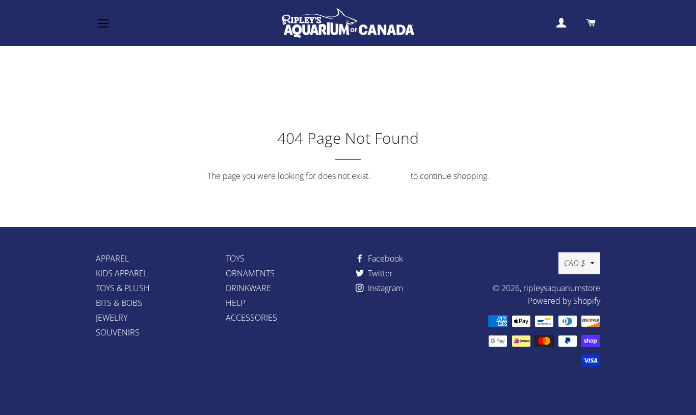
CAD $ (574, 263)
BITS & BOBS (119, 302)
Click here (390, 175)
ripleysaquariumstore (561, 288)
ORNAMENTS (250, 273)
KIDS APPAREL (122, 273)
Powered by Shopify (564, 300)
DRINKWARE (248, 288)
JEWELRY (111, 317)
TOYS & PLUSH (123, 288)
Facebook (384, 258)
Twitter (379, 273)
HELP (235, 302)
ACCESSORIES (251, 317)
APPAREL (112, 258)
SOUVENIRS (118, 332)
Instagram (384, 288)
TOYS (235, 258)
